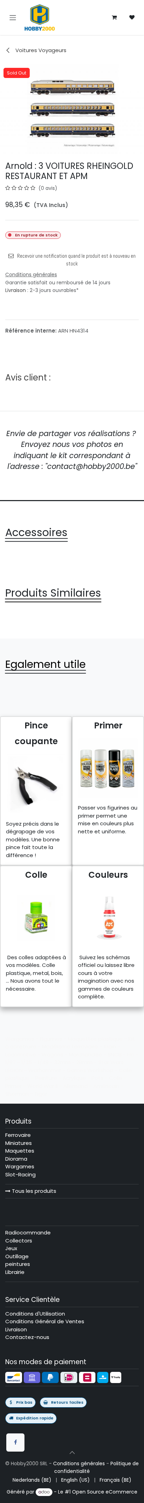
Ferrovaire (18, 1135)
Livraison (15, 290)
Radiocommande (28, 1232)
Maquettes (19, 1150)
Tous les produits (33, 1191)
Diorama (16, 1158)
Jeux (11, 1248)
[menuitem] (32, 1480)
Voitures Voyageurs (40, 50)
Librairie (14, 1272)
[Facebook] (15, 1442)
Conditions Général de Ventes (44, 1321)
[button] (72, 1452)
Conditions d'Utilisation (35, 1313)
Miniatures (18, 1143)
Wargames (19, 1166)
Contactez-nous (27, 1337)
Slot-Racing (20, 1174)
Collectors (18, 1240)
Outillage (17, 1256)
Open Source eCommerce (104, 1491)
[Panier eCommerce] (114, 17)
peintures (17, 1264)
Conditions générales (79, 1463)
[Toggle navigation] (12, 17)
